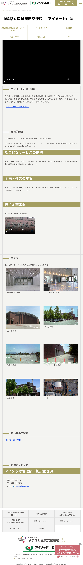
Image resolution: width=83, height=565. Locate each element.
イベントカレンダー (41, 28)
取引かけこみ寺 (15, 528)
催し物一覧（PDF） (14, 440)
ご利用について (13, 36)
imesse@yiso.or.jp (21, 485)
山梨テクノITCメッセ (41, 521)
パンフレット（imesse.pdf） (17, 106)
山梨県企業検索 (41, 514)
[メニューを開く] (80, 3)
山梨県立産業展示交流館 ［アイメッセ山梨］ (14, 29)
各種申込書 (41, 36)
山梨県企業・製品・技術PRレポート (15, 513)
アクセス (69, 36)
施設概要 (69, 28)
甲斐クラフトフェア (67, 521)
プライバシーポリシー (24, 558)
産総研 (41, 528)
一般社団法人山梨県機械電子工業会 (67, 513)
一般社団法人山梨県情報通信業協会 (15, 521)
